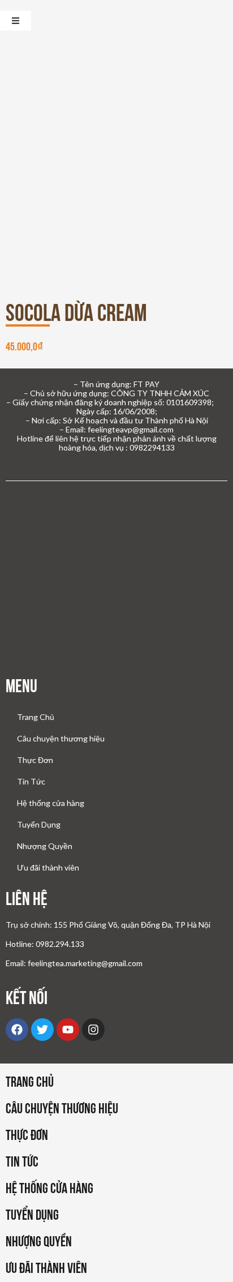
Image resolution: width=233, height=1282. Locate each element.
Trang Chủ (35, 717)
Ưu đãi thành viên (48, 867)
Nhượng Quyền (44, 846)
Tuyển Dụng (39, 824)
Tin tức (22, 1161)
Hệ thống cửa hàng (50, 803)
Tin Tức (31, 781)
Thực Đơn (35, 760)
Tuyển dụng (32, 1214)
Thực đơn (27, 1134)
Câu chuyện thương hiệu (61, 738)
